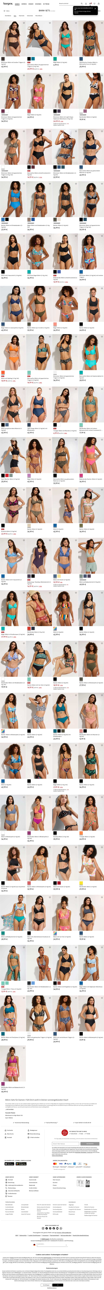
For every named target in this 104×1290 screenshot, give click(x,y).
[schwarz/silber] (29, 933)
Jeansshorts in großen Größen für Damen (43, 1213)
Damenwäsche (33, 1182)
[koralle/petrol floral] (55, 324)
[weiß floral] (59, 424)
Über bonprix (56, 1180)
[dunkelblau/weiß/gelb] (59, 167)
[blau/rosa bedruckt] (55, 525)
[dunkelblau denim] (3, 324)
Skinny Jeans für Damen (43, 1207)
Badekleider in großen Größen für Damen (90, 1212)
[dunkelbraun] (3, 58)
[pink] (81, 475)
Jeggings (71, 1205)
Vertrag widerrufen (66, 1235)
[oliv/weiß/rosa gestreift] (81, 525)
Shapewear (72, 1214)
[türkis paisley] (29, 271)
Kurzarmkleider (9, 1212)
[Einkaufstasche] (98, 3)
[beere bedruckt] (3, 111)
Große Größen (33, 1188)
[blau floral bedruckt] (81, 271)
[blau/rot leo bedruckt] (33, 219)
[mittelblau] (3, 219)
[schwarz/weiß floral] (29, 731)
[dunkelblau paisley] (55, 1033)
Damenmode (32, 1180)
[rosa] (81, 731)
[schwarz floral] (55, 424)
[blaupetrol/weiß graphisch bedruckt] (85, 219)
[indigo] (85, 576)
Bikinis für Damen (89, 1207)
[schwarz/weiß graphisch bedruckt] (55, 167)
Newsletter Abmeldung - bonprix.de (83, 1152)
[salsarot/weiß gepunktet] (59, 883)
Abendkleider (9, 1205)
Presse (55, 1185)
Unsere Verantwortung (59, 1188)
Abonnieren (90, 1144)
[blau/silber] (7, 424)
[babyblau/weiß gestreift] (33, 983)
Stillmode (55, 1214)
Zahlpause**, (71, 1167)
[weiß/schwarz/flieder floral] (7, 111)
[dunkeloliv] (29, 324)
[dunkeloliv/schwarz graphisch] (55, 219)
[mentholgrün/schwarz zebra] (29, 372)
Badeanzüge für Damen (90, 1215)
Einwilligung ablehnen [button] (52, 1288)
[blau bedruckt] (3, 781)
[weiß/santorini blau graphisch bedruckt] (3, 679)
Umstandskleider (57, 1212)
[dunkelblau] (81, 167)
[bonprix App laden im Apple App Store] (9, 1164)
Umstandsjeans (57, 1207)
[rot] (7, 475)
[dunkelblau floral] (81, 58)
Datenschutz (23, 1235)
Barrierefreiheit (54, 1235)
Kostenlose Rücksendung (22, 1122)
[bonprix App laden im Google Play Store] (21, 1164)
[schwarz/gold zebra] (55, 475)
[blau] (55, 576)
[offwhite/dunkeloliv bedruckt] (3, 167)
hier (11, 1262)
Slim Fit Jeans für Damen (44, 1205)
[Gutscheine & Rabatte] (90, 3)
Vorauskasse (87, 1167)
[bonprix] (8, 3)
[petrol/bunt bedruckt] (3, 1033)
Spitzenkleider (9, 1209)
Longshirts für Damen (75, 1209)
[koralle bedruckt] (29, 883)
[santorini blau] (59, 271)
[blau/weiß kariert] (81, 983)
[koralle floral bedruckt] (81, 833)
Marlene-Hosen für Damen (42, 1217)
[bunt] (81, 883)
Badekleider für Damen (90, 1209)
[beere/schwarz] (85, 111)
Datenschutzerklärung (48, 1281)
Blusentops (72, 1212)
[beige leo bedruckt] (29, 525)
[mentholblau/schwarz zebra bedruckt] (3, 983)
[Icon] (24, 23)
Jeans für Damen (25, 1214)
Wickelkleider (25, 1207)
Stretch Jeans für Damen (59, 1205)
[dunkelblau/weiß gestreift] (81, 933)
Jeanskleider (24, 1212)
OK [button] (57, 1285)
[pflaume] (59, 111)
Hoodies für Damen (74, 1207)
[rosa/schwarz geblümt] (81, 111)
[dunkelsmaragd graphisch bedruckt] (63, 167)
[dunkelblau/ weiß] (33, 628)
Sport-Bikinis (9, 1118)
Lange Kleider (9, 1214)
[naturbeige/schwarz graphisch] (59, 219)
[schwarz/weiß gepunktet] (55, 883)
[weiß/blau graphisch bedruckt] (3, 833)
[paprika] (59, 983)
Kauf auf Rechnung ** (52, 1122)
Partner (12, 1257)
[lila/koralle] (29, 833)
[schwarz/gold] (3, 424)
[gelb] (59, 576)
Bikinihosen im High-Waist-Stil (14, 1115)
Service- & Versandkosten (64, 1233)
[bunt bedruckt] (3, 731)
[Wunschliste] (94, 3)
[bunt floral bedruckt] (55, 933)
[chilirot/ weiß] (29, 628)
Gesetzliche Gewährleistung (81, 1235)
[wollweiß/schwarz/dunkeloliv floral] (55, 372)
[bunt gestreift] (55, 628)
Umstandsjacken (57, 1209)
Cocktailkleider (9, 1207)
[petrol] (33, 58)
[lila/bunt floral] (3, 1083)
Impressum (45, 1235)
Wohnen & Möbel (34, 1191)
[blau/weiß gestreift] (3, 576)
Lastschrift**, (79, 1167)
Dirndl (86, 1205)
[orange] (3, 372)
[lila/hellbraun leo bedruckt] (29, 475)
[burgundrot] (33, 167)
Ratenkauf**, (64, 1167)
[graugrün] (11, 475)
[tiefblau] (29, 424)
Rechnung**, (56, 1167)
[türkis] (55, 58)
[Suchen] (82, 3)
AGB (16, 1235)
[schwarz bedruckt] (81, 628)
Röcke (23, 1209)
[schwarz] (29, 58)
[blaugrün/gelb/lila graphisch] (3, 933)
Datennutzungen (48, 1257)
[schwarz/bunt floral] (55, 781)
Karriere (55, 1182)
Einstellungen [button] (46, 1285)
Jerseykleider (25, 1205)
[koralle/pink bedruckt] (29, 111)
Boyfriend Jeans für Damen (42, 1210)
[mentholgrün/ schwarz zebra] (81, 424)
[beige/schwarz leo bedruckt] (29, 219)
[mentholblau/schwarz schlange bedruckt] (7, 983)
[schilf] (81, 576)
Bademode (32, 1185)
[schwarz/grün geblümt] (81, 781)
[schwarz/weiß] (29, 983)
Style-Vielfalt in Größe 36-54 (83, 1122)
